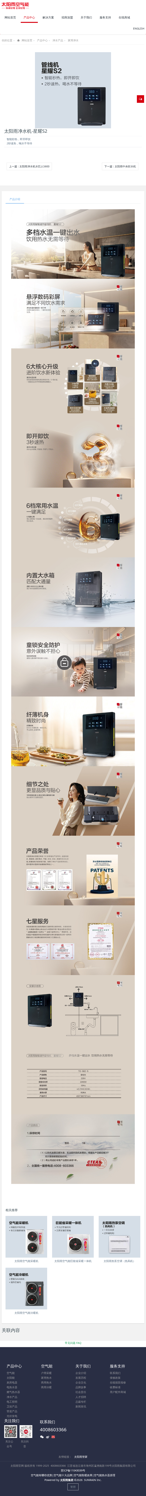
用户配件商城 (118, 1392)
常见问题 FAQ (73, 1343)
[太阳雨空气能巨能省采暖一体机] (73, 1237)
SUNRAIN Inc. (93, 1480)
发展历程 (80, 1377)
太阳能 (11, 1377)
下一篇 (120, 166)
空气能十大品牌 (63, 1475)
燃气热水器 (13, 1392)
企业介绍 (80, 1373)
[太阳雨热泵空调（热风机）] (119, 1237)
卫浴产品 (12, 1406)
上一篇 (29, 166)
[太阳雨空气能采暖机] (26, 1237)
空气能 (11, 1373)
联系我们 (115, 1373)
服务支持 (117, 1366)
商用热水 (46, 1382)
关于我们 (83, 1366)
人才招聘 (80, 1397)
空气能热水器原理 (104, 1475)
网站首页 (10, 17)
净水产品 (57, 40)
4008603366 (53, 1429)
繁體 (73, 1487)
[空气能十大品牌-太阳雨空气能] (15, 5)
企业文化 (80, 1382)
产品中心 (42, 40)
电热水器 (12, 1387)
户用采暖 (46, 1373)
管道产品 (12, 1411)
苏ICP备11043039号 (73, 1470)
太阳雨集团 (66, 1480)
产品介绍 (15, 199)
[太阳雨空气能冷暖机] (26, 1288)
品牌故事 (80, 1387)
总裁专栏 (80, 1401)
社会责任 (80, 1392)
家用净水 (73, 40)
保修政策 (115, 1377)
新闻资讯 (80, 1406)
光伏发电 (12, 1416)
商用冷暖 (46, 1387)
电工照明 (12, 1401)
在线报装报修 (118, 1382)
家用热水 (46, 1377)
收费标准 (115, 1387)
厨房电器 (12, 1382)
